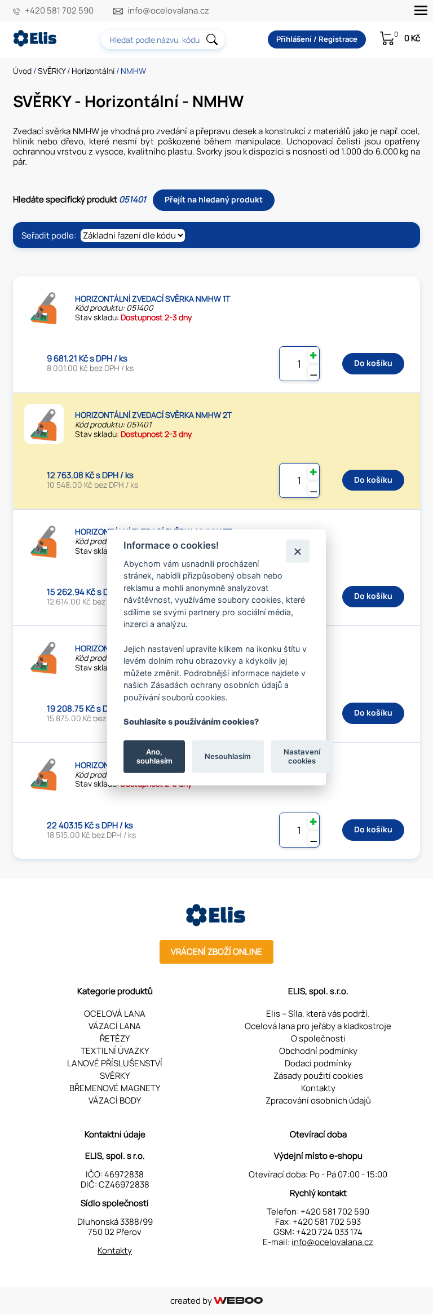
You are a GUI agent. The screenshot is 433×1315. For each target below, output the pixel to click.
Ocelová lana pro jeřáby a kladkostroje (318, 1026)
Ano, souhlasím (154, 756)
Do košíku (373, 363)
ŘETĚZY (115, 1038)
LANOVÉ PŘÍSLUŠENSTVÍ (114, 1063)
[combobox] (163, 39)
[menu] (420, 10)
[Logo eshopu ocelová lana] (216, 923)
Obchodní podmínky (318, 1051)
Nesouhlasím (228, 756)
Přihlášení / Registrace (316, 39)
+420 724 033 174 (329, 1232)
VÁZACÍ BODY (115, 1100)
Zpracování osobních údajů (318, 1100)
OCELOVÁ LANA (114, 1014)
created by (192, 1301)
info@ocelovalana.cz (168, 11)
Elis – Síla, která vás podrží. (318, 1014)
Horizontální (93, 70)
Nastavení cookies (302, 756)
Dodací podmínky (318, 1063)
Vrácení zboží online (216, 951)
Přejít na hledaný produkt (214, 199)
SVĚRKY (51, 70)
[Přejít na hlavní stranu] (35, 44)
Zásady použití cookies (318, 1076)
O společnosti (318, 1038)
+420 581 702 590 (59, 11)
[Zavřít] (297, 550)
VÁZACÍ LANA (115, 1026)
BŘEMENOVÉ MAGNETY (114, 1088)
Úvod (22, 70)
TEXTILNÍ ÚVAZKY (115, 1051)
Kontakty (318, 1088)
